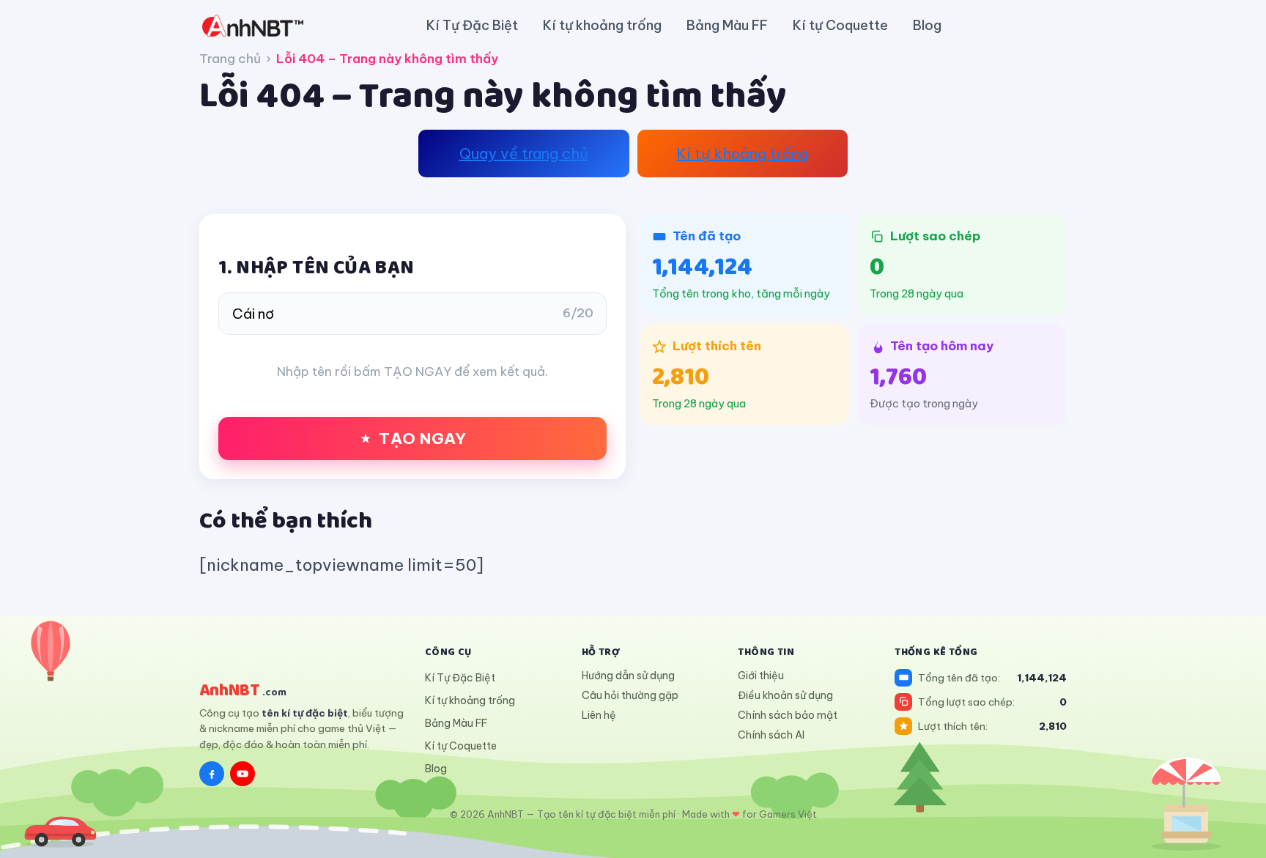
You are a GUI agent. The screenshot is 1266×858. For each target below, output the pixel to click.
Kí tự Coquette (840, 25)
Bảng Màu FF (727, 25)
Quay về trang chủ (523, 153)
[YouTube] (242, 773)
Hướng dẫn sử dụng (628, 675)
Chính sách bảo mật (787, 715)
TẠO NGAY (422, 438)
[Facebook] (211, 773)
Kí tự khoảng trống (602, 25)
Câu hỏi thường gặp (630, 695)
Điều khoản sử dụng (785, 695)
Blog (927, 25)
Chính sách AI (771, 734)
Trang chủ (230, 59)
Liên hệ (599, 715)
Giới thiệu (761, 675)
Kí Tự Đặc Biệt (472, 25)
